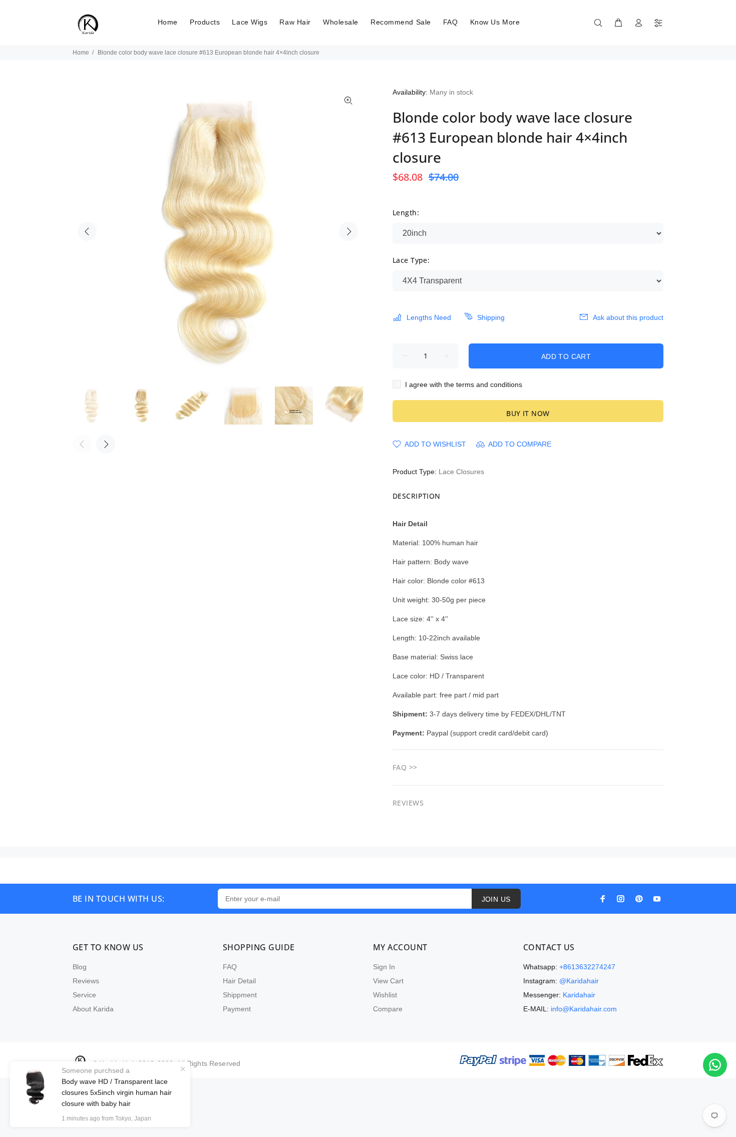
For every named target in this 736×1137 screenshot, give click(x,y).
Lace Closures (461, 472)
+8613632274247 (587, 967)
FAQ (230, 967)
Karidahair (579, 995)
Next (348, 231)
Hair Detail (239, 981)
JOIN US (496, 899)
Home (81, 52)
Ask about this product (628, 317)
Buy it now (527, 413)
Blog (80, 967)
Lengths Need (429, 317)
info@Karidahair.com (584, 1009)
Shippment (240, 995)
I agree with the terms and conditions (463, 385)
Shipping (491, 317)
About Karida (93, 1009)
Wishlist (385, 995)
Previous (87, 231)
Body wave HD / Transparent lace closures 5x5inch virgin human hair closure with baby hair (117, 1092)
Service (84, 995)
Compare (388, 1009)
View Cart (388, 981)
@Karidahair (579, 981)
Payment (237, 1009)
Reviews (86, 981)
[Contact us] (715, 1065)
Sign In (384, 967)
